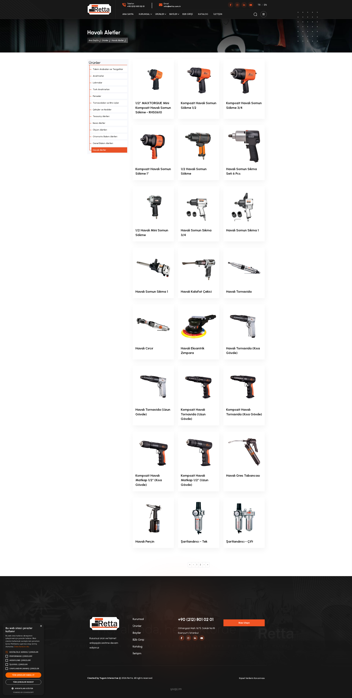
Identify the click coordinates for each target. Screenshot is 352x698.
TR (259, 4)
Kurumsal (144, 14)
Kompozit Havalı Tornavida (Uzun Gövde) (193, 414)
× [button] (41, 626)
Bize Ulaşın (244, 622)
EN (265, 4)
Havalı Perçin (144, 541)
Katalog (203, 14)
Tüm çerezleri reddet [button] (23, 682)
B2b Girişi (187, 14)
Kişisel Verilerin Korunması (252, 678)
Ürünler (159, 14)
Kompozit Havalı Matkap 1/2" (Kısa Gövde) (148, 480)
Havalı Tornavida (239, 291)
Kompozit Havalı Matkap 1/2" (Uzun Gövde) (194, 480)
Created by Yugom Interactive (102, 678)
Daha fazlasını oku (21, 646)
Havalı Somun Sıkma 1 (242, 230)
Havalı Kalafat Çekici (196, 291)
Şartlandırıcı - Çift (239, 541)
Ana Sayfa (128, 14)
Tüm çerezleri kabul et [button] (23, 675)
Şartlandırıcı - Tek (194, 541)
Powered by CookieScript (23, 692)
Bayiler (173, 14)
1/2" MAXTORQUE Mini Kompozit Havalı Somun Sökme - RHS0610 (153, 107)
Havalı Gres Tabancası (243, 475)
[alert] (23, 659)
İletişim (218, 14)
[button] (23, 688)
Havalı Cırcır (144, 348)
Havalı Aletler (118, 40)
